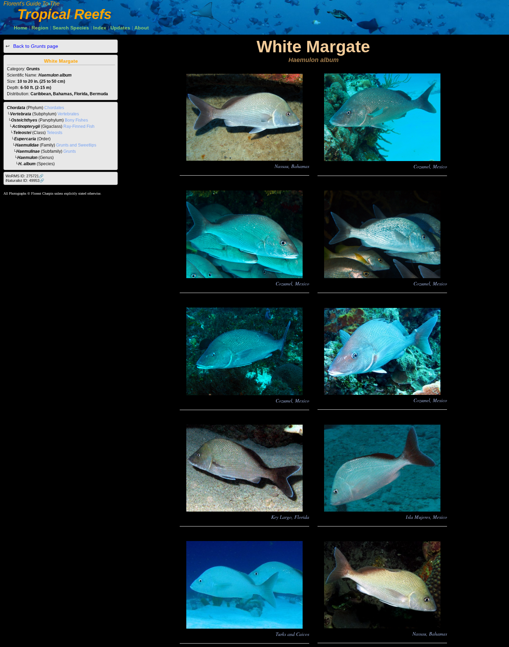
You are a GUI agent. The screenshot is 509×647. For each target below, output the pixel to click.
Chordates (54, 107)
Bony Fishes (76, 120)
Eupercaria (25, 138)
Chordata (16, 107)
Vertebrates (68, 114)
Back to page (35, 46)
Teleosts (54, 132)
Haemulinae (28, 151)
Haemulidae (27, 145)
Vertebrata (20, 114)
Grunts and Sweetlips (76, 145)
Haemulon (27, 157)
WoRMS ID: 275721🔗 (25, 176)
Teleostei (22, 132)
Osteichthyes (24, 120)
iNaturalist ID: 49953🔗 (25, 180)
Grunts (69, 151)
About (141, 27)
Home (20, 27)
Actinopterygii (26, 126)
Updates (120, 27)
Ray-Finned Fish (79, 126)
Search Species (71, 27)
